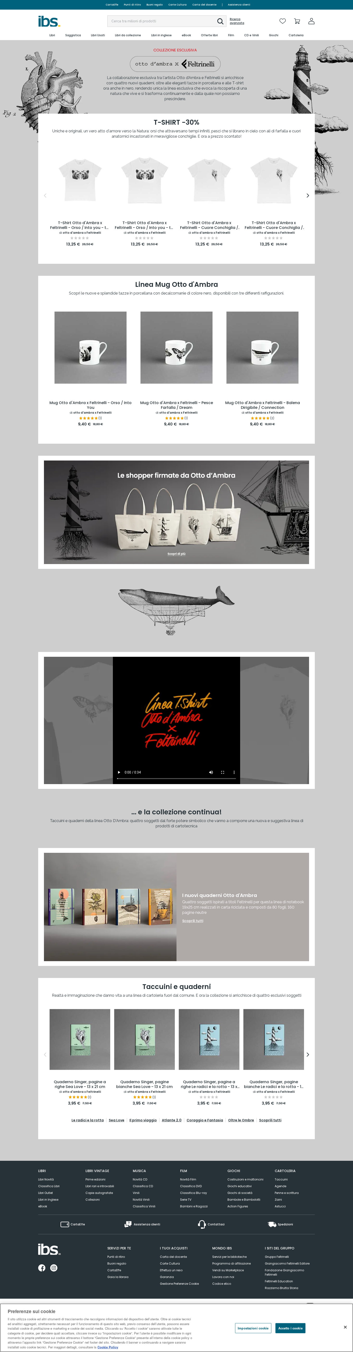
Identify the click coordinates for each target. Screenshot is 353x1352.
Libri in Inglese (48, 1200)
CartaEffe (112, 4)
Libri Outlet (45, 1193)
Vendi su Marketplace (228, 1270)
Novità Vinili (141, 1200)
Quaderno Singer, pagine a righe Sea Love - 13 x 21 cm (80, 1084)
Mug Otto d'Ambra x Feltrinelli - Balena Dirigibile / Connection (262, 405)
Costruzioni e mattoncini (245, 1179)
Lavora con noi (223, 1277)
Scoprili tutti (192, 920)
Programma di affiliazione (231, 1263)
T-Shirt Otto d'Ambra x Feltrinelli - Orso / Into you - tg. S (80, 226)
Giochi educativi (239, 1186)
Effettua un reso (171, 1270)
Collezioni (92, 1200)
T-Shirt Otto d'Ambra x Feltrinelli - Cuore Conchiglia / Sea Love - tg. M (274, 226)
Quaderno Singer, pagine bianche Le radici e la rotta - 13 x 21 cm (274, 1085)
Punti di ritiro (132, 4)
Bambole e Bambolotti (243, 1200)
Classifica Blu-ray (193, 1193)
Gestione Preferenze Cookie (179, 1284)
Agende (280, 1186)
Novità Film (188, 1179)
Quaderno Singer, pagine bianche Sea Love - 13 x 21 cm (144, 1084)
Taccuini (281, 1179)
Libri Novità (46, 1179)
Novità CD (140, 1179)
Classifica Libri (49, 1186)
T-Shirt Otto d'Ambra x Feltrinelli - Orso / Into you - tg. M (144, 226)
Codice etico (221, 1284)
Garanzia (167, 1277)
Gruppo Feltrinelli (277, 1257)
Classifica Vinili (144, 1206)
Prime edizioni (95, 1179)
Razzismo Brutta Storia (281, 1288)
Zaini (278, 1200)
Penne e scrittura (287, 1193)
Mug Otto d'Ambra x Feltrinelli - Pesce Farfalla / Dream (176, 405)
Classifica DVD (191, 1186)
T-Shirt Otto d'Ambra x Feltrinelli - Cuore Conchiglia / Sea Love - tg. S (209, 226)
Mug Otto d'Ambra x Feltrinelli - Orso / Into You (90, 405)
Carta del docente (204, 4)
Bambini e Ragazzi (194, 1206)
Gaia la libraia (117, 1277)
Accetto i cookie (290, 1328)
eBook (42, 1206)
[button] (220, 21)
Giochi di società (239, 1193)
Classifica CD (143, 1186)
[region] (176, 1327)
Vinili (136, 1193)
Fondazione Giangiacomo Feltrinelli (284, 1272)
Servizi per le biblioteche (229, 1257)
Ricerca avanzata (237, 21)
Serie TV (185, 1200)
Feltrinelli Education (279, 1281)
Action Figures (237, 1206)
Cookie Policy (107, 1347)
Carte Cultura (177, 4)
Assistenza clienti (239, 4)
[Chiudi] (345, 1327)
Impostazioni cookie (253, 1328)
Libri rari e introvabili (99, 1186)
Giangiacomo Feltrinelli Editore (287, 1263)
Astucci (280, 1206)
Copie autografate (99, 1193)
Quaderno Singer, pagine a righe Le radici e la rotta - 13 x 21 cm (209, 1085)
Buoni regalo (154, 4)
